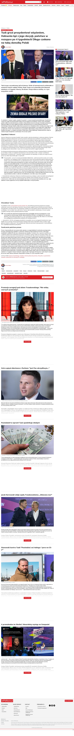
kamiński (4, 273)
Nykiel (3, 270)
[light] (44, 2)
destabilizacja (10, 273)
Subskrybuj (52, 265)
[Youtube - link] (52, 705)
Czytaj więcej (27, 341)
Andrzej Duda (9, 270)
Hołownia (30, 270)
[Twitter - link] (54, 705)
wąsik (47, 270)
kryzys (24, 270)
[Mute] (9, 117)
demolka (25, 273)
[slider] (12, 117)
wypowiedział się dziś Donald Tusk (19, 205)
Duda (35, 270)
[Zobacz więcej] (64, 55)
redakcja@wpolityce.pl (46, 264)
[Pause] (7, 117)
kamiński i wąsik (18, 273)
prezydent (16, 270)
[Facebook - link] (50, 705)
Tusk (21, 270)
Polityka (8, 28)
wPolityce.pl (3, 28)
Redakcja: (3, 719)
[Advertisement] (37, 15)
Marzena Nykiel (41, 270)
